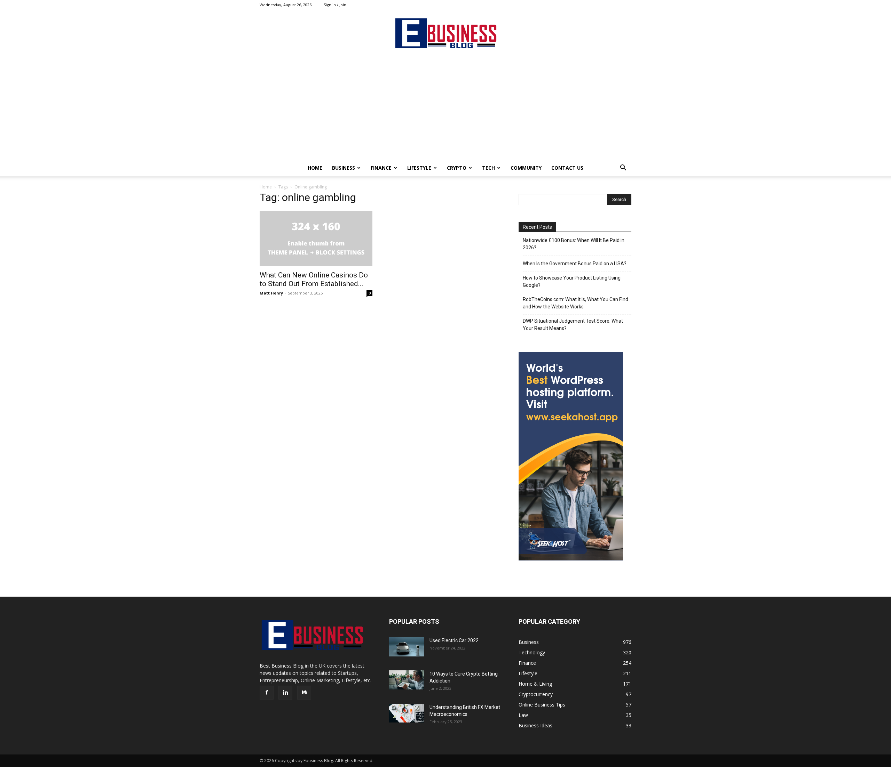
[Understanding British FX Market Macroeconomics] (406, 713)
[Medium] (304, 693)
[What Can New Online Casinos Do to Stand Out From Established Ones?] (316, 238)
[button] (623, 168)
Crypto (456, 167)
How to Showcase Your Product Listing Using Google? (572, 281)
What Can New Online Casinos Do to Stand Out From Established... (314, 279)
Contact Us (567, 167)
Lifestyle (419, 167)
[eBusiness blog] (445, 33)
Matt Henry (271, 293)
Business (343, 167)
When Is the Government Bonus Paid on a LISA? (574, 263)
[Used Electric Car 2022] (406, 646)
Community (526, 167)
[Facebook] (267, 693)
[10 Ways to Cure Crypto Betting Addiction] (406, 679)
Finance (381, 167)
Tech (488, 167)
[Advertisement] (445, 107)
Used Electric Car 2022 (454, 640)
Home (315, 167)
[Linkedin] (285, 693)
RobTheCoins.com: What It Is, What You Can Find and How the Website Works (575, 303)
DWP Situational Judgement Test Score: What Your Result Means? (573, 324)
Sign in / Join (335, 4)
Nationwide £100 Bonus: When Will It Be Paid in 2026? (573, 243)
